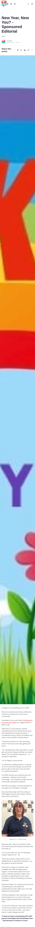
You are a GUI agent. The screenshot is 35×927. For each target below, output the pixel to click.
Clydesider (9, 40)
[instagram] (11, 4)
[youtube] (15, 4)
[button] (28, 3)
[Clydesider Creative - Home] (4, 4)
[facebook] (8, 4)
